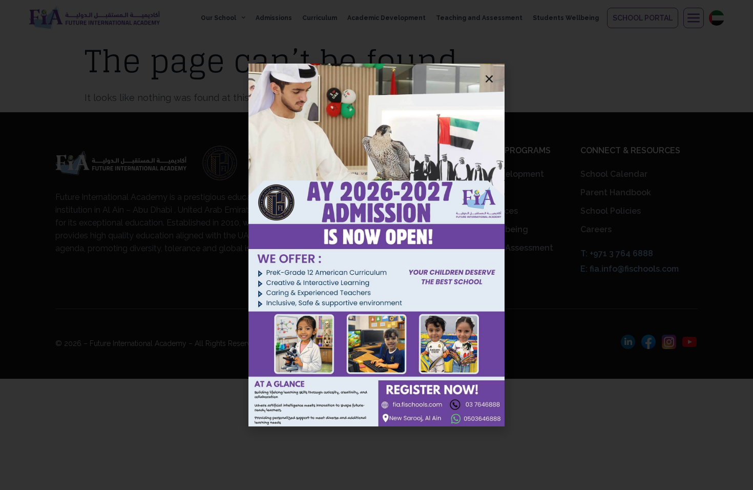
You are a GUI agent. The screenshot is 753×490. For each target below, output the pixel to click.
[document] (376, 245)
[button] (489, 79)
